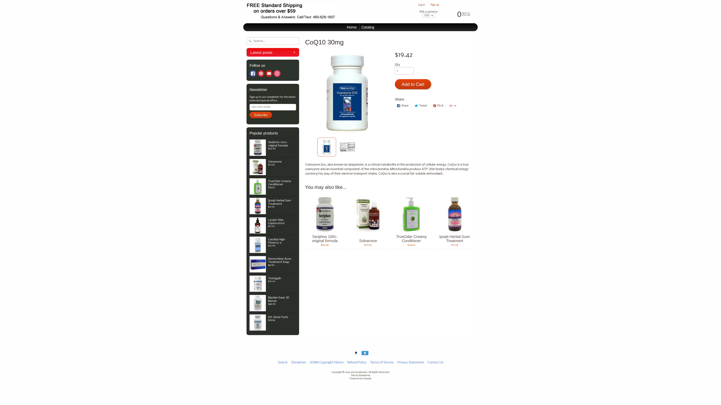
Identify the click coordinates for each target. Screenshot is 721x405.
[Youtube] (269, 73)
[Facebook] (253, 73)
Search (282, 362)
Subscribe (261, 115)
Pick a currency (428, 11)
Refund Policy (356, 362)
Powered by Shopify (360, 379)
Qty (397, 65)
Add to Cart (413, 84)
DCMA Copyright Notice (327, 362)
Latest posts (261, 52)
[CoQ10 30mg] (326, 147)
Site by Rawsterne (360, 375)
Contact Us (435, 362)
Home (352, 27)
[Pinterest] (261, 73)
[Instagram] (277, 73)
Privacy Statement (410, 362)
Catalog (367, 27)
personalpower (359, 372)
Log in (421, 5)
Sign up (434, 5)
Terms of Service (382, 362)
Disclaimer (298, 362)
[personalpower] (290, 11)
